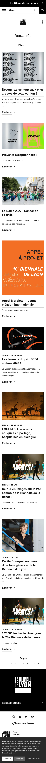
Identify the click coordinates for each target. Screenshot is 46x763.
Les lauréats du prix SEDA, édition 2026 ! (20, 361)
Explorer (7, 112)
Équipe (16, 732)
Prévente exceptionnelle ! (19, 155)
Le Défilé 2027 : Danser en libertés (20, 213)
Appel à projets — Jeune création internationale (19, 303)
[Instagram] (14, 717)
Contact (16, 735)
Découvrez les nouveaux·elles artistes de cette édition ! (23, 91)
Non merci (19, 759)
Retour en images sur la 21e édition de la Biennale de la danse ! (21, 493)
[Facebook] (20, 717)
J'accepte (7, 759)
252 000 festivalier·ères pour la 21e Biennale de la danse (21, 635)
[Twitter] (26, 717)
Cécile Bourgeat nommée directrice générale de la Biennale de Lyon (19, 565)
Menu (12, 10)
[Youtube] (32, 717)
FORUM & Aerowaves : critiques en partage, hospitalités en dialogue (19, 433)
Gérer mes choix (34, 759)
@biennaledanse (23, 723)
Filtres (21, 45)
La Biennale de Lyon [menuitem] (23, 3)
